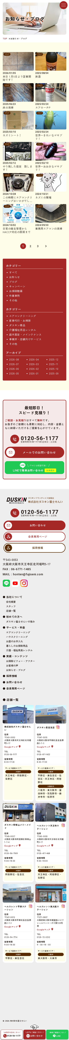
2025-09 (54, 373)
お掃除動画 (16, 291)
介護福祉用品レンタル (22, 330)
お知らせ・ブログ (15, 670)
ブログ (13, 282)
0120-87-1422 (43, 754)
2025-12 (53, 359)
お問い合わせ (14, 682)
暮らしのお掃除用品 (17, 645)
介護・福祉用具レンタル (19, 650)
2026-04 (34, 359)
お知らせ (14, 277)
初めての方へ (14, 617)
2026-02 (34, 369)
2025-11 (53, 364)
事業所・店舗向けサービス (25, 339)
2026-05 (14, 373)
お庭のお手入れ (14, 641)
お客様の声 (12, 665)
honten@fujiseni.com (28, 574)
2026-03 (34, 364)
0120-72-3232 (43, 937)
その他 (13, 300)
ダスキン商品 (17, 325)
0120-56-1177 (40, 438)
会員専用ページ (15, 688)
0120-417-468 (43, 853)
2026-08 (14, 359)
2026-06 (14, 369)
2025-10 (53, 369)
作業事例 (14, 296)
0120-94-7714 (10, 937)
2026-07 (14, 364)
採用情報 (11, 676)
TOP (5, 38)
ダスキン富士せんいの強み (20, 621)
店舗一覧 (11, 610)
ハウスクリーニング (17, 636)
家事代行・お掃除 (20, 320)
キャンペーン (17, 286)
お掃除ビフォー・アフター (20, 661)
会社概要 (11, 601)
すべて (13, 272)
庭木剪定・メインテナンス (25, 334)
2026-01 (34, 373)
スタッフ (11, 606)
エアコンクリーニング (22, 316)
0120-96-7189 (11, 853)
